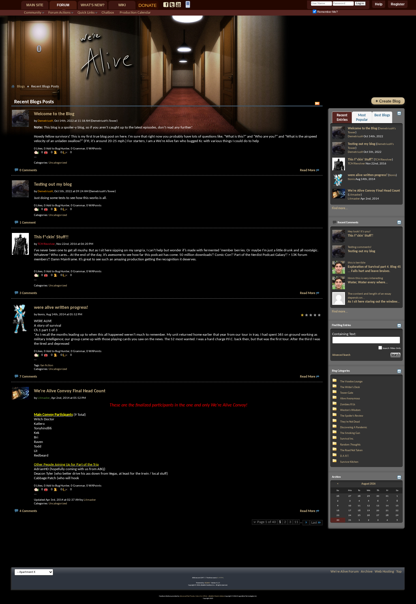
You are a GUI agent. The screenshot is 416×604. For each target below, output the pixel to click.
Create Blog (388, 100)
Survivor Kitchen (349, 462)
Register (398, 4)
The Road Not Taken (351, 450)
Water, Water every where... (368, 282)
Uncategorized (58, 162)
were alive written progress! (61, 307)
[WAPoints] (66, 152)
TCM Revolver (383, 159)
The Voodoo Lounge (351, 381)
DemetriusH (355, 136)
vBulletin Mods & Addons (216, 596)
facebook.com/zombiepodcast (165, 4)
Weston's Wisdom (350, 410)
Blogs (21, 86)
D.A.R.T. (344, 456)
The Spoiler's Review (351, 415)
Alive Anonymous (350, 398)
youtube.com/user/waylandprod (178, 4)
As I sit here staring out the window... (374, 301)
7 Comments (28, 376)
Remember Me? (327, 11)
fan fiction (46, 365)
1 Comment (28, 222)
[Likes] (37, 152)
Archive (366, 571)
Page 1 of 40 (266, 522)
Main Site (34, 5)
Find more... (340, 208)
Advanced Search (341, 355)
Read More (307, 170)
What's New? (92, 5)
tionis (392, 175)
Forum (63, 5)
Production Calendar (135, 12)
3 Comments (28, 293)
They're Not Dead (350, 421)
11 (296, 522)
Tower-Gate (346, 393)
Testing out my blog (53, 184)
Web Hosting (384, 571)
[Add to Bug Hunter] (47, 152)
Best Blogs (382, 115)
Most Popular (362, 117)
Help (378, 4)
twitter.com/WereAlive (172, 4)
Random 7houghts (350, 444)
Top (399, 571)
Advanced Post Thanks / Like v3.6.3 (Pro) (193, 596)
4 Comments (28, 511)
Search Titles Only (391, 348)
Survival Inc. (347, 438)
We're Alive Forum (345, 571)
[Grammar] (57, 152)
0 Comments (28, 170)
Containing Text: (344, 334)
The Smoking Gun (350, 433)
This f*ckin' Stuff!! (51, 237)
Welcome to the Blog (54, 114)
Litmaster (90, 500)
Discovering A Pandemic (353, 427)
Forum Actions (59, 12)
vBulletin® (207, 583)
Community (32, 12)
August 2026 (368, 483)
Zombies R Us (347, 404)
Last (314, 522)
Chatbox (108, 12)
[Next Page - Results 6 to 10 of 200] (306, 522)
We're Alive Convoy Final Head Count (70, 391)
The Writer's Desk (350, 387)
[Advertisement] (208, 92)
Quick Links (86, 12)
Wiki (122, 5)
